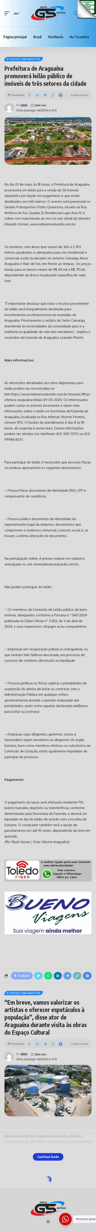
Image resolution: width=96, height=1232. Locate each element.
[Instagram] (48, 1222)
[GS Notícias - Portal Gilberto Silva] (48, 13)
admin (23, 105)
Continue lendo (48, 1157)
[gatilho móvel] (8, 13)
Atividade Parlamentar (23, 59)
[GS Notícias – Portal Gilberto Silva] (48, 1209)
